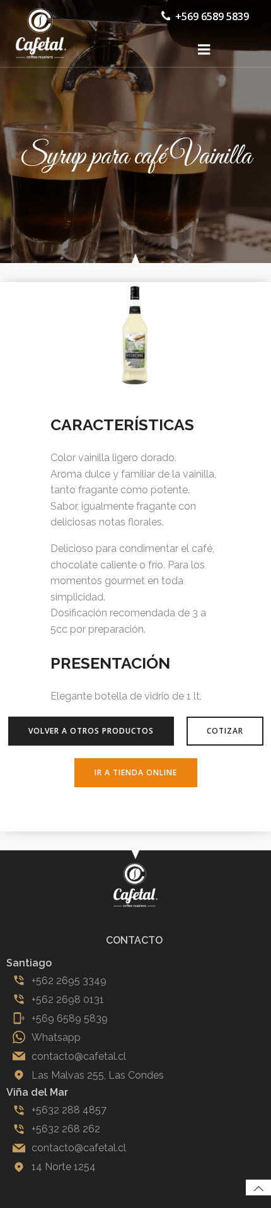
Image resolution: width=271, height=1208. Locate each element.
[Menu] (204, 50)
